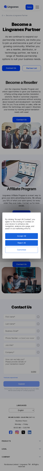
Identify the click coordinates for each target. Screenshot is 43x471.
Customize (21, 250)
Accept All (21, 236)
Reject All (22, 243)
